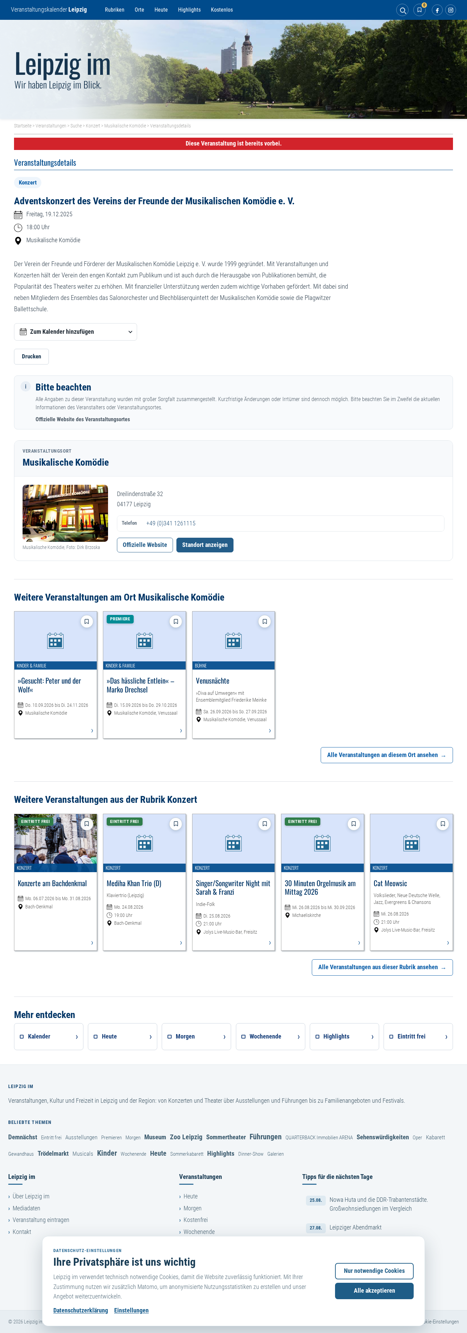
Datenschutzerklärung (80, 1310)
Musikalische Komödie (125, 125)
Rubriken (114, 9)
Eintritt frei (51, 1138)
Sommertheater (226, 1137)
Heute (161, 9)
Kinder (107, 1153)
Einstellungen (131, 1310)
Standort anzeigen (205, 544)
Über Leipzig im (31, 1196)
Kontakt (22, 1231)
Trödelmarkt (53, 1153)
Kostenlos (222, 9)
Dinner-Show (251, 1154)
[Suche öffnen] (402, 10)
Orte (139, 9)
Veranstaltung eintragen (41, 1220)
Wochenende (133, 1154)
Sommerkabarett (186, 1154)
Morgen (133, 1138)
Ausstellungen (81, 1137)
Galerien (275, 1154)
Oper (417, 1138)
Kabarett (435, 1137)
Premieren (111, 1138)
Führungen (266, 1136)
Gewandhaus (21, 1154)
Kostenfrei (196, 1220)
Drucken (31, 356)
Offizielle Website (145, 544)
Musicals (82, 1153)
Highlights (189, 9)
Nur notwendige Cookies (374, 1270)
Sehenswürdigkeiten (383, 1137)
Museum (155, 1137)
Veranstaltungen (51, 125)
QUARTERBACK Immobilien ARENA (319, 1138)
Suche (76, 125)
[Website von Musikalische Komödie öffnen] (65, 513)
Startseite (22, 125)
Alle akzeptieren (374, 1290)
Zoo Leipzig (186, 1137)
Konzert (93, 125)
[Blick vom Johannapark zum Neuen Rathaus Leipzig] (233, 69)
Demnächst (22, 1137)
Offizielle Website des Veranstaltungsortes (83, 419)
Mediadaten (26, 1208)
